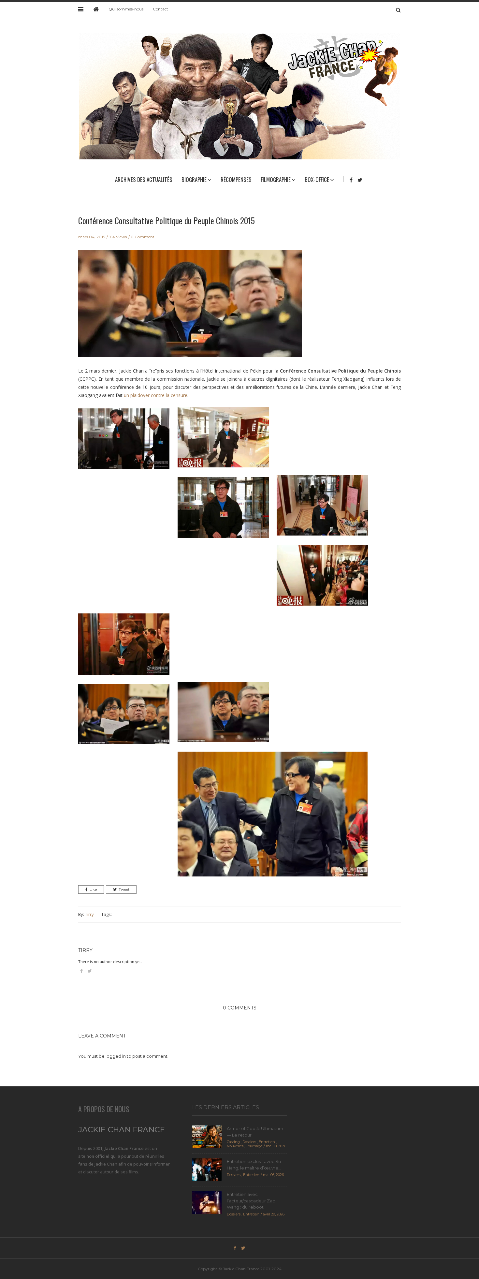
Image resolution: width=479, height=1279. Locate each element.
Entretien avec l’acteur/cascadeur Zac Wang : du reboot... (251, 1201)
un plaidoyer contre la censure (155, 395)
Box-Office (317, 179)
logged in (116, 1056)
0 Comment (142, 236)
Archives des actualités (143, 179)
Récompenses (236, 179)
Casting (233, 1141)
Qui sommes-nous (126, 9)
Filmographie (276, 179)
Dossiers (249, 1141)
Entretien (267, 1141)
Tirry (89, 914)
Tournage (254, 1146)
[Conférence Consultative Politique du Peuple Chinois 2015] (190, 307)
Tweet (124, 889)
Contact (160, 9)
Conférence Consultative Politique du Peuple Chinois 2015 (166, 220)
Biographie (194, 179)
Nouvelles (235, 1146)
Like (93, 889)
